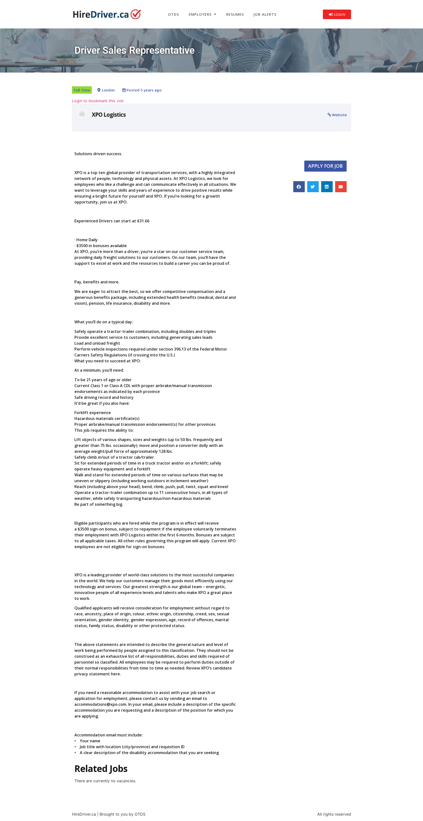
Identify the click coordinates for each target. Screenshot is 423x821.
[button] (299, 186)
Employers (200, 14)
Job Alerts (265, 14)
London (108, 90)
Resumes (235, 14)
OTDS (173, 14)
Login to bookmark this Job (98, 100)
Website (339, 114)
